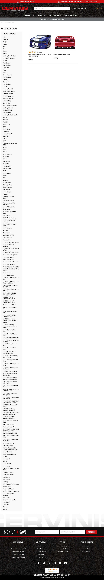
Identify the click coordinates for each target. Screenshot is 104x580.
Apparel (5, 53)
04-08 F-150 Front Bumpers (11, 491)
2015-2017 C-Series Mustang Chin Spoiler (9, 409)
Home (3, 23)
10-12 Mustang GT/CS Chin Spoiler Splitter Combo (10, 401)
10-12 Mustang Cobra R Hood (9, 334)
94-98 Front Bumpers (9, 264)
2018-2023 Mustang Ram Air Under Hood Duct (11, 282)
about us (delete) (8, 110)
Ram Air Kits (6, 103)
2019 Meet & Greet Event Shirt (10, 312)
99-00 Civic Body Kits (9, 427)
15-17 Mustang (7, 192)
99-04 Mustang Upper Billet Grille (11, 436)
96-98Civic (6, 156)
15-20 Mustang (7, 452)
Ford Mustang (7, 77)
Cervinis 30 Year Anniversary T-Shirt (11, 469)
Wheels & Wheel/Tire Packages (9, 203)
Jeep (4, 49)
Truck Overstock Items (9, 454)
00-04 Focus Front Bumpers (11, 484)
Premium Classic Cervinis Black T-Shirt (10, 286)
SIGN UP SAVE (15, 532)
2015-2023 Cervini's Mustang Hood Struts (9, 301)
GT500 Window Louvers (9, 218)
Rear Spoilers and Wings (10, 105)
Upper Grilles (6, 136)
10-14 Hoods (6, 459)
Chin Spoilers (6, 189)
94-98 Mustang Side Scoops (11, 266)
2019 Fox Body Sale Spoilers (11, 242)
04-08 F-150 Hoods (8, 489)
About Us (40, 546)
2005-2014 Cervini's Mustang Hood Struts (9, 297)
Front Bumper (6, 63)
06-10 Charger (7, 173)
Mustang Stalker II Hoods (10, 115)
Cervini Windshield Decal (10, 433)
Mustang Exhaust (8, 108)
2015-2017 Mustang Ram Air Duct (11, 278)
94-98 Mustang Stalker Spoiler (62, 54)
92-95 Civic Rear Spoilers (10, 255)
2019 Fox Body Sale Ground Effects (11, 249)
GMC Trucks (6, 209)
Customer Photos (41, 551)
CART (97, 8)
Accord (5, 175)
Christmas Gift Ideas (9, 91)
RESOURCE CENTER (71, 15)
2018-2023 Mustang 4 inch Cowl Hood (10, 368)
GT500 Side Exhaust (8, 200)
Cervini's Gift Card (8, 445)
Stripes (5, 86)
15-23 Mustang (7, 228)
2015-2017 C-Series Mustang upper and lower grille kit (10, 320)
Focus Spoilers (7, 185)
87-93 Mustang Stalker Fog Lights (10, 421)
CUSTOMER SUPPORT (85, 542)
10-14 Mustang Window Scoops (9, 225)
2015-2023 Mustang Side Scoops (10, 405)
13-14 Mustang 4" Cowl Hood (9, 348)
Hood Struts (6, 479)
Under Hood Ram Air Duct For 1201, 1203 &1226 (11, 390)
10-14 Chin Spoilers (8, 275)
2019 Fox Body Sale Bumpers (8, 245)
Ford (4, 37)
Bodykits (5, 119)
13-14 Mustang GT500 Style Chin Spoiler (11, 397)
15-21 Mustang (7, 464)
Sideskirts (6, 152)
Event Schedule (86, 551)
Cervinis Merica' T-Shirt (9, 305)
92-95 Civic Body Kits (9, 443)
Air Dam (5, 147)
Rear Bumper (6, 161)
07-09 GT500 (6, 124)
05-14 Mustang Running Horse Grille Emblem (9, 294)
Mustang (5, 79)
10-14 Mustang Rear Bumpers (8, 494)
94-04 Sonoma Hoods (9, 500)
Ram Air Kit (6, 82)
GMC (4, 46)
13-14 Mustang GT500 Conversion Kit (9, 315)
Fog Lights (6, 68)
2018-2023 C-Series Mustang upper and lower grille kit (10, 326)
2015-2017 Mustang (8, 58)
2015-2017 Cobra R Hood (10, 371)
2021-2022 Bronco (8, 472)
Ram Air (5, 72)
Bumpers (5, 180)
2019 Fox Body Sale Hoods (10, 252)
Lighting (5, 194)
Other (4, 159)
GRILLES (5, 230)
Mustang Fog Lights (8, 89)
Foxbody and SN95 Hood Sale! (10, 144)
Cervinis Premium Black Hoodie (9, 308)
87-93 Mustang (7, 154)
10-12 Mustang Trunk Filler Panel (10, 386)
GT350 (5, 456)
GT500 (5, 509)
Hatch (4, 141)
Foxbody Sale (7, 240)
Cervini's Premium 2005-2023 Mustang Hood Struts (10, 448)
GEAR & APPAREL (54, 15)
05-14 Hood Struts (8, 98)
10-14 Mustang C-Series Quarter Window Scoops (10, 378)
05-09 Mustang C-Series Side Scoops (10, 374)
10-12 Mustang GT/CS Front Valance (11, 290)
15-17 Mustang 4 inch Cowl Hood (10, 360)
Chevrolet (5, 39)
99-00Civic (6, 163)
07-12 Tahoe (6, 129)
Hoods (5, 60)
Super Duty (6, 504)
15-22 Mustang (7, 466)
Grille (4, 149)
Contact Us (86, 549)
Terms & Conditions (63, 549)
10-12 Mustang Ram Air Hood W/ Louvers (9, 352)
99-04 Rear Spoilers (8, 257)
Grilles (4, 178)
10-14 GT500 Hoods (8, 207)
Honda (4, 51)
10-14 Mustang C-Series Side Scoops (10, 382)
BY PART (40, 15)
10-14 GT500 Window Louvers (9, 221)
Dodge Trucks (7, 182)
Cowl (4, 127)
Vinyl (4, 171)
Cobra (4, 138)
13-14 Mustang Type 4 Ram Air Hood (11, 340)
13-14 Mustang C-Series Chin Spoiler (10, 394)
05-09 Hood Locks (8, 96)
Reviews (41, 557)
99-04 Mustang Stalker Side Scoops (11, 269)
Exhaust (5, 507)
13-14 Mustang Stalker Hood (11, 338)
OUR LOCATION (18, 542)
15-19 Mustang (7, 237)
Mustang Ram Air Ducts (9, 56)
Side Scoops (6, 497)
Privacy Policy (63, 546)
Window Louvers (7, 486)
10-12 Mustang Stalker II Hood (10, 344)
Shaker (5, 117)
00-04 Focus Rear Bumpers (10, 262)
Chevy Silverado (7, 187)
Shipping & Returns (63, 551)
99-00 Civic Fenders (8, 259)
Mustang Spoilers (8, 93)
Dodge (5, 42)
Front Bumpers (7, 166)
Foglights (5, 122)
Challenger (6, 131)
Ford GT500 (6, 215)
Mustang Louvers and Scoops (9, 197)
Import (5, 44)
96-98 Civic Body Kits (9, 424)
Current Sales (6, 233)
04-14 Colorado (7, 75)
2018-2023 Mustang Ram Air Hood (11, 364)
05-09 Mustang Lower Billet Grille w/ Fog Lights (11, 430)
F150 (4, 70)
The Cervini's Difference (40, 549)
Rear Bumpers (7, 168)
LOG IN (78, 8)
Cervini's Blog (40, 554)
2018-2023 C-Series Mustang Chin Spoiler (9, 417)
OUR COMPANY (41, 542)
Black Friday (6, 477)
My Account (85, 546)
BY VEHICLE (28, 15)
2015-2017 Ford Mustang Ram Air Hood (10, 356)
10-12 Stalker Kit (7, 134)
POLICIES (63, 542)
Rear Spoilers (7, 65)
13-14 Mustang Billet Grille (10, 440)
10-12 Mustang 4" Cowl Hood (9, 330)
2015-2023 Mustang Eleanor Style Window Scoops (11, 413)
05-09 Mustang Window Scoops (9, 212)
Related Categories (9, 34)
